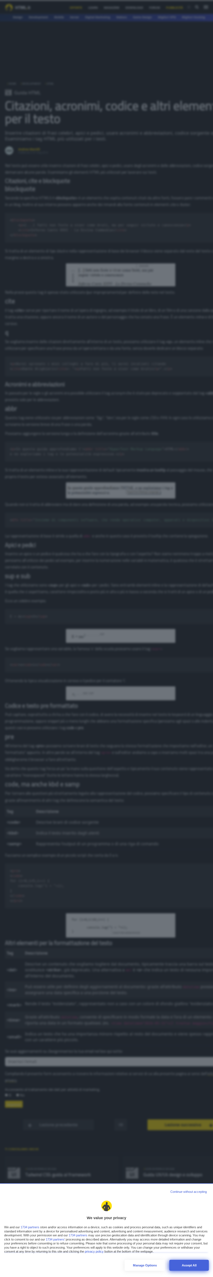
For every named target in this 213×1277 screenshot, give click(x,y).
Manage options (145, 1265)
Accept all (189, 1265)
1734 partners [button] (30, 1227)
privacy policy (94, 1251)
